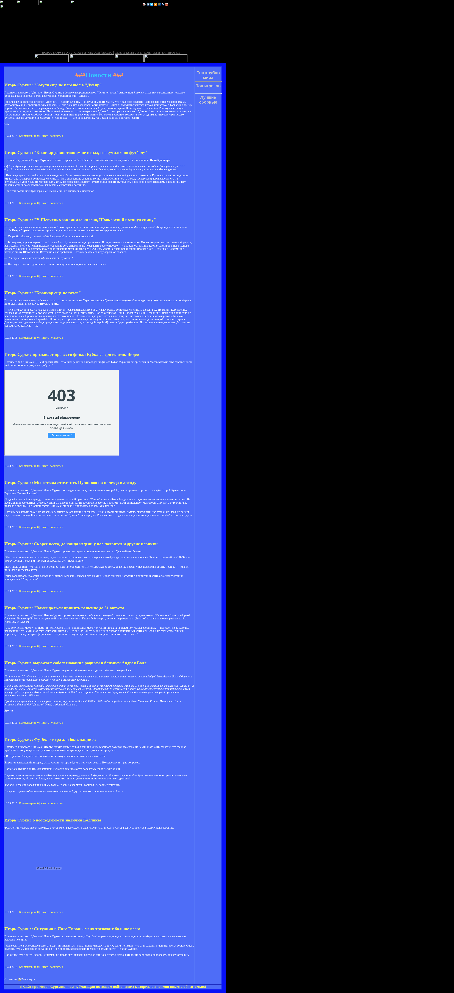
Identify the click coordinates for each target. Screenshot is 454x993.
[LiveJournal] (163, 4)
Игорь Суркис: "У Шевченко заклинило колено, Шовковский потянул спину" (80, 219)
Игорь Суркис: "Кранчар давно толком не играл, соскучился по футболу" (75, 152)
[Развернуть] (26, 979)
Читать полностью (52, 135)
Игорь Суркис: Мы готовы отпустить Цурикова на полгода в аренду (70, 482)
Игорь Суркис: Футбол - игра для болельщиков (50, 739)
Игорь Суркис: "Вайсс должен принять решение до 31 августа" (65, 608)
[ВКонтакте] (148, 4)
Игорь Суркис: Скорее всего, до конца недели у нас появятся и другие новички (81, 544)
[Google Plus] (167, 4)
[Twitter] (152, 4)
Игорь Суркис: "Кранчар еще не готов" (42, 293)
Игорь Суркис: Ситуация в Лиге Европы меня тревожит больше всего (72, 928)
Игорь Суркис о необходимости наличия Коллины (52, 820)
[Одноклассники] (155, 4)
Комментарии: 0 (29, 135)
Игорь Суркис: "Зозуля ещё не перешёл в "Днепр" (53, 85)
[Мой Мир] (159, 4)
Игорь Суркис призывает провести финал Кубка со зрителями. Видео (71, 354)
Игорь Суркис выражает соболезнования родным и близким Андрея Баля (75, 663)
